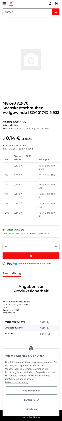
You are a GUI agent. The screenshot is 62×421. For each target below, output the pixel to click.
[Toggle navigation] (4, 2)
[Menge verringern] (6, 246)
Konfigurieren (31, 399)
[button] (50, 3)
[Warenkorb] (56, 3)
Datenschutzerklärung (16, 382)
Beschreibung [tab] (12, 273)
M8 (16, 125)
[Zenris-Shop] (11, 3)
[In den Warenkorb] (31, 255)
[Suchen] (55, 11)
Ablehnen (31, 409)
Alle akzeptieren (31, 390)
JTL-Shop (36, 417)
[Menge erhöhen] (55, 246)
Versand (28, 148)
